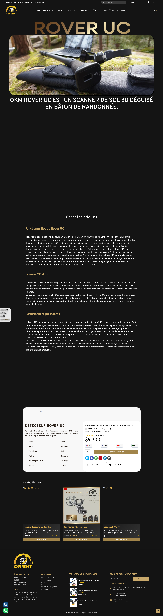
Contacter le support (97, 465)
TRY (120, 446)
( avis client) (100, 435)
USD (89, 446)
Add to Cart (5, 319)
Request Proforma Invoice (120, 465)
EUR (105, 446)
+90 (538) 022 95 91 (16, 2)
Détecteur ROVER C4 (112, 527)
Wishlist (142, 2)
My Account (153, 2)
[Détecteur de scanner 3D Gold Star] (41, 505)
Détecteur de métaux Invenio (75, 527)
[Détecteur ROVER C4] (121, 505)
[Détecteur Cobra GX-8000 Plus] (88, 598)
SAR (135, 446)
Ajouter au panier (116, 452)
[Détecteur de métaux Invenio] (88, 588)
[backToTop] (158, 611)
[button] (155, 10)
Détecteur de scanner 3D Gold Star (37, 527)
